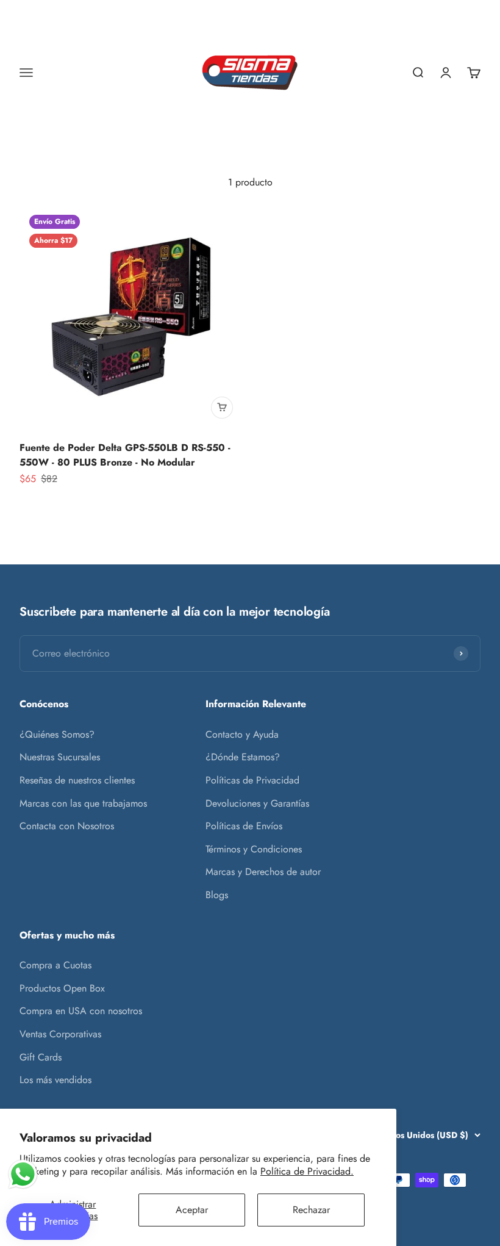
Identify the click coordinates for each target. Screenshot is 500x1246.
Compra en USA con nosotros (81, 1011)
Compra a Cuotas (55, 965)
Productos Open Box (62, 988)
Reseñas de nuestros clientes (77, 780)
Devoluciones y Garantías (257, 803)
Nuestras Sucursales (60, 757)
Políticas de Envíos (243, 826)
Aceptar (192, 1210)
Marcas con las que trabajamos (83, 803)
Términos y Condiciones (253, 849)
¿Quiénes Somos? (57, 734)
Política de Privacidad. (307, 1171)
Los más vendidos (55, 1080)
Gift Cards (41, 1057)
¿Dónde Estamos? (242, 757)
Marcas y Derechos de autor (263, 872)
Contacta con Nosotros (67, 826)
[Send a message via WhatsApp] (23, 1174)
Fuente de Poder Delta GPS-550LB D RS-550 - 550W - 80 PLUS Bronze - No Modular (125, 455)
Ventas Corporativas (60, 1034)
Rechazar (311, 1210)
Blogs (216, 895)
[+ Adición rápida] (222, 408)
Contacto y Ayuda (242, 734)
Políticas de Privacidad (252, 780)
